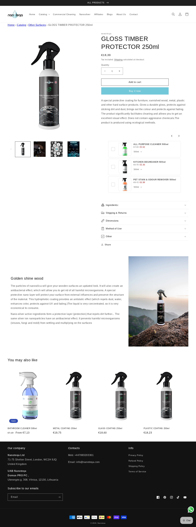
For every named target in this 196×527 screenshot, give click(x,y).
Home (11, 25)
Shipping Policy (136, 466)
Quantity (105, 65)
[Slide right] (85, 149)
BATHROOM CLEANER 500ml (22, 428)
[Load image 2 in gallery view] (39, 149)
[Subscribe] (59, 497)
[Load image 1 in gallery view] (22, 149)
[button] (44, 14)
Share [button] (108, 244)
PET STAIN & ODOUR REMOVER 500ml (154, 179)
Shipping (118, 60)
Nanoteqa (102, 523)
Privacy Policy (135, 455)
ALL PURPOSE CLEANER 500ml (150, 144)
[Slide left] (11, 149)
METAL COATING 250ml (65, 428)
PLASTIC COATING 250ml (157, 428)
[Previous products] (171, 136)
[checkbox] (113, 149)
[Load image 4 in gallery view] (73, 149)
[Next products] (178, 136)
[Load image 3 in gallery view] (56, 149)
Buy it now (135, 91)
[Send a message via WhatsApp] (190, 509)
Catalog (21, 25)
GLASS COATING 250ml (110, 428)
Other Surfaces (37, 25)
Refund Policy (135, 461)
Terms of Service (137, 471)
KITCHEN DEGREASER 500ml (149, 162)
